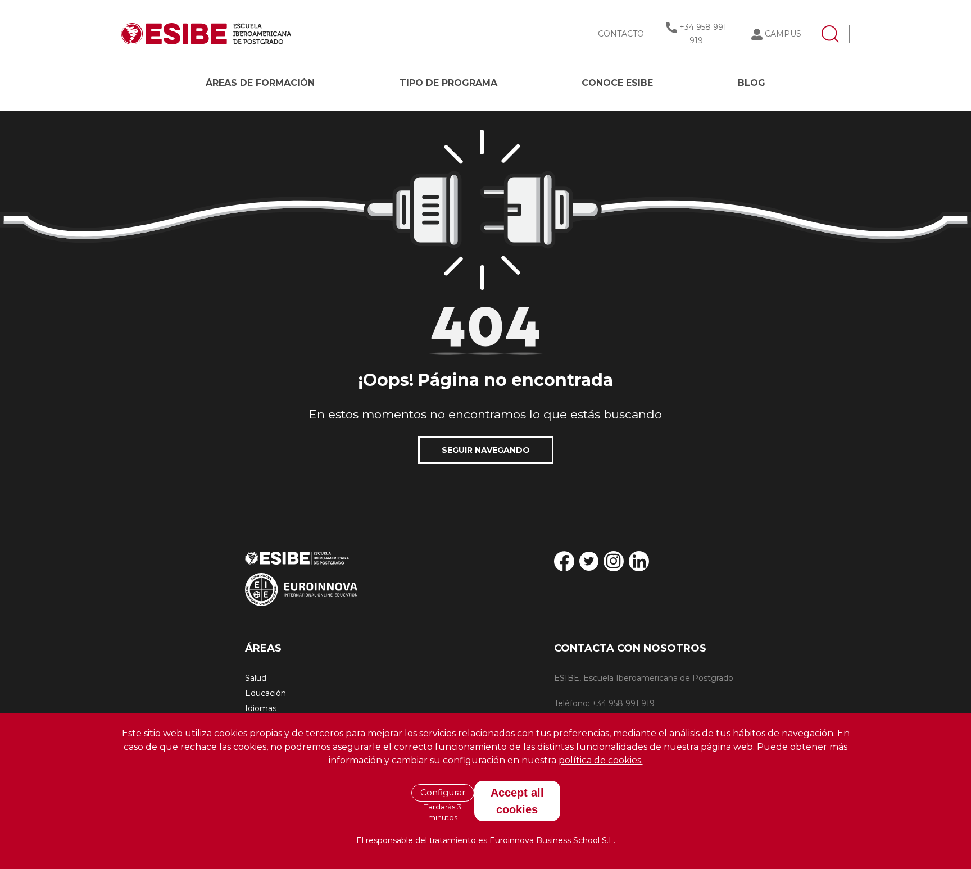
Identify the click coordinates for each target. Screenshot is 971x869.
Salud (255, 678)
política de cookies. (601, 760)
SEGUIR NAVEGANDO (486, 450)
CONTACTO (621, 34)
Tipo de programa (448, 83)
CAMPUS (783, 34)
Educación (265, 693)
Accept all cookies (517, 800)
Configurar (442, 792)
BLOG (751, 83)
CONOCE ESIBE (617, 83)
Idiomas (260, 708)
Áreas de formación (260, 83)
